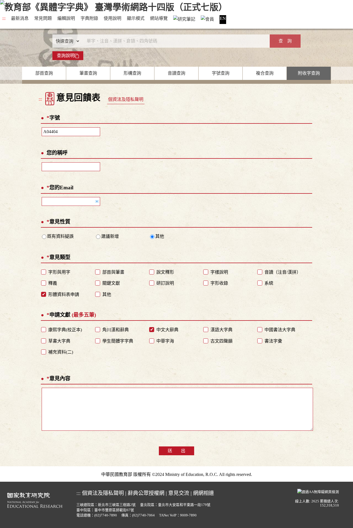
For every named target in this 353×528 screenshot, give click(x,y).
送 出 (176, 450)
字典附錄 (89, 18)
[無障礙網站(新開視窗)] (318, 491)
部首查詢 (44, 73)
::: (4, 18)
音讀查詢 (176, 73)
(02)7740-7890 (105, 515)
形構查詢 (132, 73)
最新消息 (20, 18)
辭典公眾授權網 (146, 493)
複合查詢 (265, 73)
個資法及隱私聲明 (125, 99)
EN (223, 18)
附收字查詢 (309, 73)
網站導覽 (159, 18)
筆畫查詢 (88, 73)
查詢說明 (65, 55)
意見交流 (178, 493)
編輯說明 (66, 18)
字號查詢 (220, 73)
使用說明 (112, 18)
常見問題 (43, 18)
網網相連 (203, 493)
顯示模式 (136, 18)
